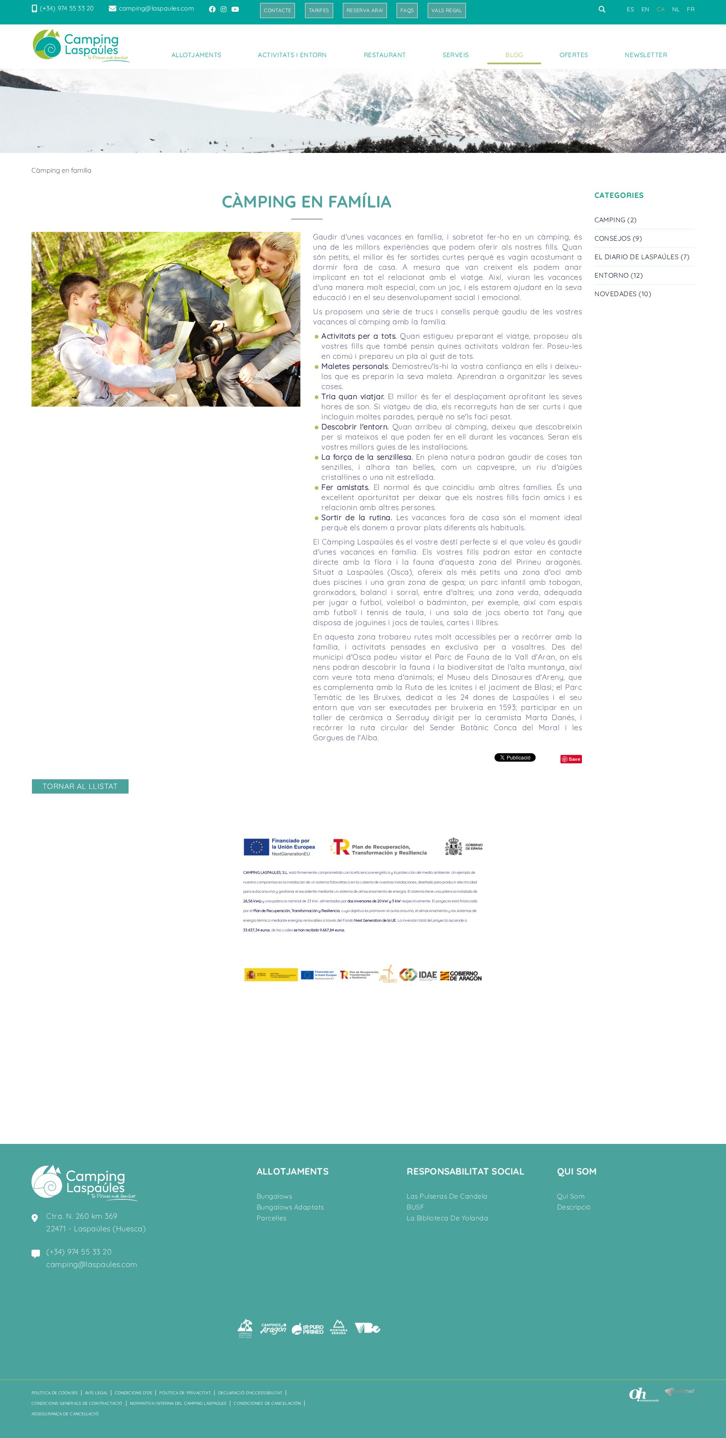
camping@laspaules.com (156, 8)
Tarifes (319, 10)
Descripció (574, 1207)
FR (690, 9)
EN (646, 9)
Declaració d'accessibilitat (250, 1393)
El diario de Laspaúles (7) (641, 256)
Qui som (571, 1196)
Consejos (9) (618, 238)
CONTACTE (277, 10)
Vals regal (446, 10)
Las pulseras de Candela (447, 1196)
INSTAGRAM (224, 9)
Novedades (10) (622, 293)
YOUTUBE (236, 9)
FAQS (407, 10)
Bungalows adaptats (290, 1207)
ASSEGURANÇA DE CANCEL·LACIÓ (65, 1414)
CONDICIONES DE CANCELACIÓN (267, 1403)
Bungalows (274, 1196)
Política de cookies (55, 1393)
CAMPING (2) (615, 220)
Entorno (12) (618, 275)
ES (630, 9)
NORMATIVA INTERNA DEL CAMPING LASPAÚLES (178, 1403)
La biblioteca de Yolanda (447, 1218)
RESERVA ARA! (365, 10)
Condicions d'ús (134, 1393)
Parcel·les (272, 1218)
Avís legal (96, 1393)
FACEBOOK (213, 9)
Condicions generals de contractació (77, 1403)
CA (661, 9)
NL (676, 9)
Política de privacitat (184, 1393)
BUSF (415, 1207)
